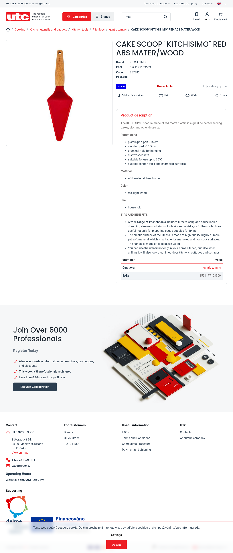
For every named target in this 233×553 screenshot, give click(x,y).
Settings (116, 535)
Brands (68, 432)
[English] (222, 3)
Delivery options (218, 86)
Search (165, 17)
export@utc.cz (21, 465)
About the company (192, 438)
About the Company (185, 3)
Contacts (207, 3)
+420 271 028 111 (23, 460)
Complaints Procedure (136, 444)
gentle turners (212, 267)
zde (197, 527)
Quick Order (71, 438)
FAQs (125, 432)
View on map (20, 452)
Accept (116, 544)
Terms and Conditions (157, 3)
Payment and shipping (136, 449)
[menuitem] (102, 16)
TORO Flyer (71, 444)
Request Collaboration (34, 387)
